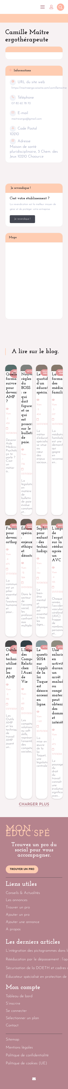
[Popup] (60, 7)
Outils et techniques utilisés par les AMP (15, 663)
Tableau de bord (19, 996)
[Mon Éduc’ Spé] (19, 7)
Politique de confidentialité (27, 1055)
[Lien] (52, 7)
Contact (12, 1025)
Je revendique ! (22, 219)
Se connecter (16, 1011)
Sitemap (12, 1040)
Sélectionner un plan (22, 1018)
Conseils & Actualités (23, 893)
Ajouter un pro (17, 915)
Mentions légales (19, 1048)
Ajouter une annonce (22, 922)
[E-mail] (34, 1079)
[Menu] (42, 7)
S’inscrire (13, 1004)
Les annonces (16, 900)
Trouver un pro (18, 907)
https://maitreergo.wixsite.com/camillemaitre (39, 87)
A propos (13, 929)
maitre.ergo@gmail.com (27, 118)
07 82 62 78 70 (21, 103)
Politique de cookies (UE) (26, 1063)
